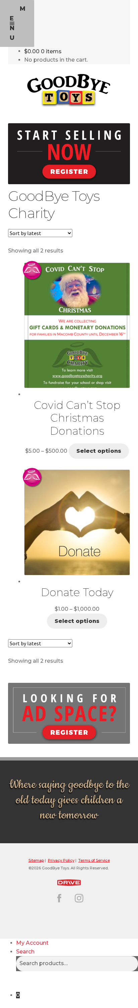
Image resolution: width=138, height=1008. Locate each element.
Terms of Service (94, 860)
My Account (32, 943)
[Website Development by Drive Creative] (69, 881)
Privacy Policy (61, 860)
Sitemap (36, 860)
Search (25, 951)
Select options (98, 451)
